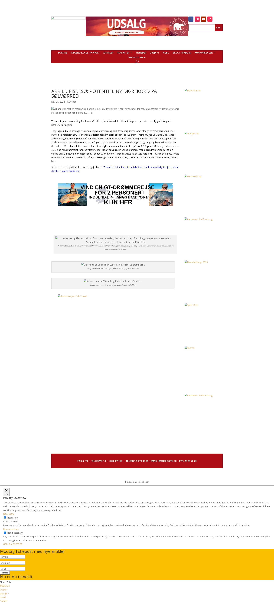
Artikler (108, 53)
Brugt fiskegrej (182, 53)
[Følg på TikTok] (209, 19)
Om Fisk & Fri (135, 57)
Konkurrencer (204, 53)
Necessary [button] (8, 513)
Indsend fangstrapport (85, 53)
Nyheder (141, 53)
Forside (62, 53)
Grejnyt (154, 53)
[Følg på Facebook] (190, 19)
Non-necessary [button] (11, 529)
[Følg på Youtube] (203, 19)
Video (166, 53)
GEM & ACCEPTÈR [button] (12, 544)
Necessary (12, 517)
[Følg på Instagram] (197, 19)
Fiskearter (123, 53)
